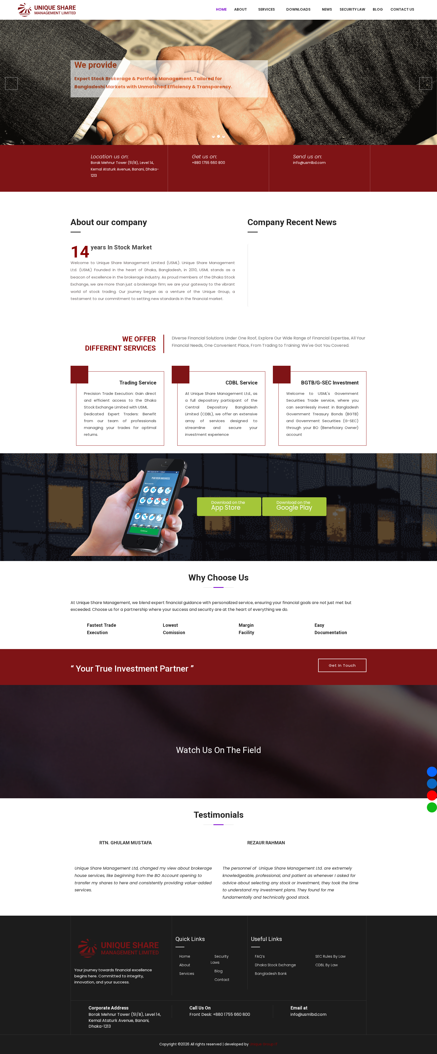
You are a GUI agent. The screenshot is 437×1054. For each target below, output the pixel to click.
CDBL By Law (326, 964)
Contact (221, 979)
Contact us (402, 9)
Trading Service (137, 383)
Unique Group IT (264, 1044)
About (240, 9)
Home (221, 9)
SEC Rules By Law (330, 956)
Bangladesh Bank (271, 973)
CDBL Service (241, 383)
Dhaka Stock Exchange (275, 964)
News (327, 9)
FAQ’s (260, 956)
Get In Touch (342, 665)
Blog (378, 9)
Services (266, 9)
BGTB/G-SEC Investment (330, 383)
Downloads (298, 9)
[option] (145, 867)
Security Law (352, 9)
